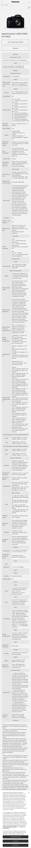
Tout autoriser (15, 845)
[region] (15, 819)
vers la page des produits (15, 42)
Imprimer (15, 48)
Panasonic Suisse (4, 4)
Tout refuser (15, 841)
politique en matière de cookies (9, 826)
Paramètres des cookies (15, 836)
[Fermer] (28, 792)
